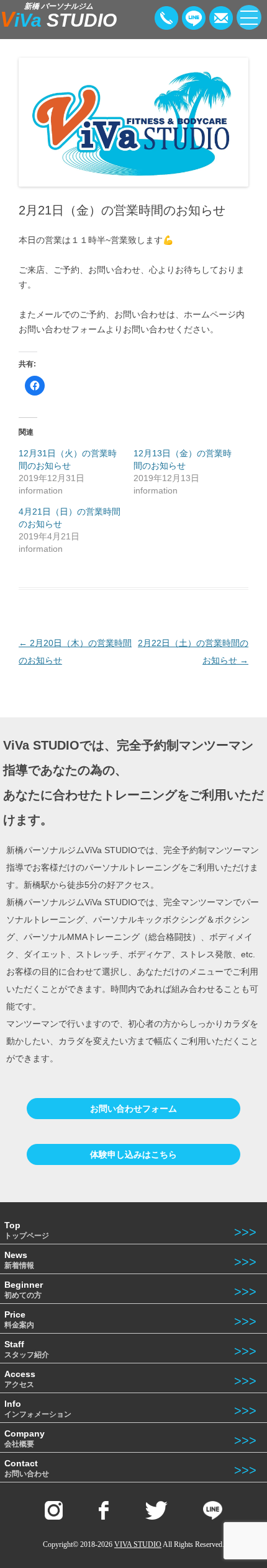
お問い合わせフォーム (133, 1109)
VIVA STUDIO (137, 1544)
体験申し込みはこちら (133, 1154)
